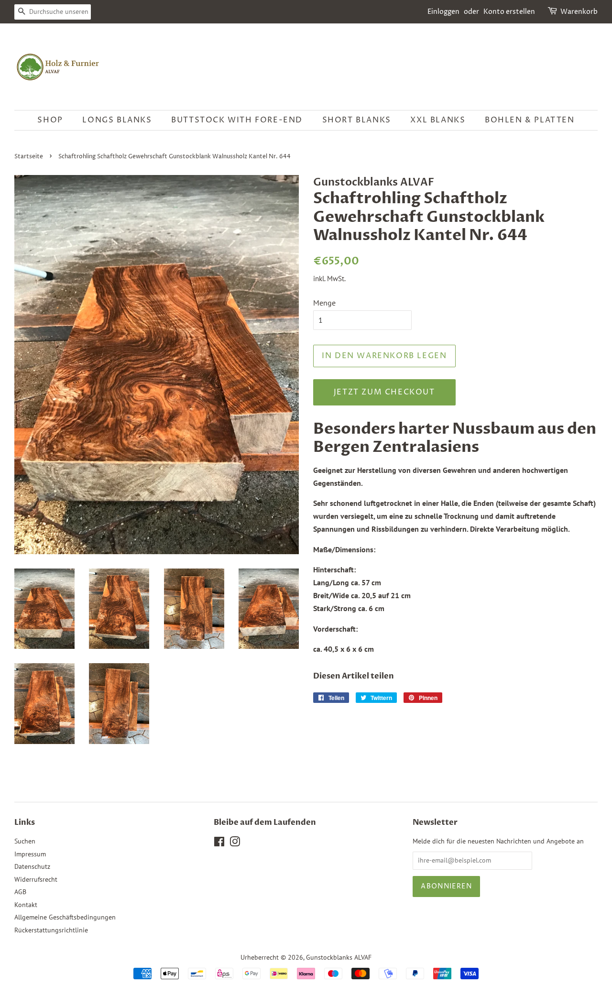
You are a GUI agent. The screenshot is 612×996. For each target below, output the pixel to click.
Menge (324, 302)
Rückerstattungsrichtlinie (51, 930)
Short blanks (356, 120)
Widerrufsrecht (35, 879)
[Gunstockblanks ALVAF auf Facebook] (219, 843)
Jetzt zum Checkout (384, 392)
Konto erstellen (509, 11)
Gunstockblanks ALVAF (339, 957)
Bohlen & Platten (530, 120)
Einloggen (443, 11)
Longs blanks (117, 120)
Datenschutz (32, 866)
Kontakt (25, 904)
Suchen (24, 841)
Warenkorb (579, 11)
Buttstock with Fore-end (237, 120)
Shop (50, 120)
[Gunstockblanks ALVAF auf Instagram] (235, 843)
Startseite (28, 157)
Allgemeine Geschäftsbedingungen (65, 917)
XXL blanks (437, 120)
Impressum (30, 854)
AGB (20, 891)
